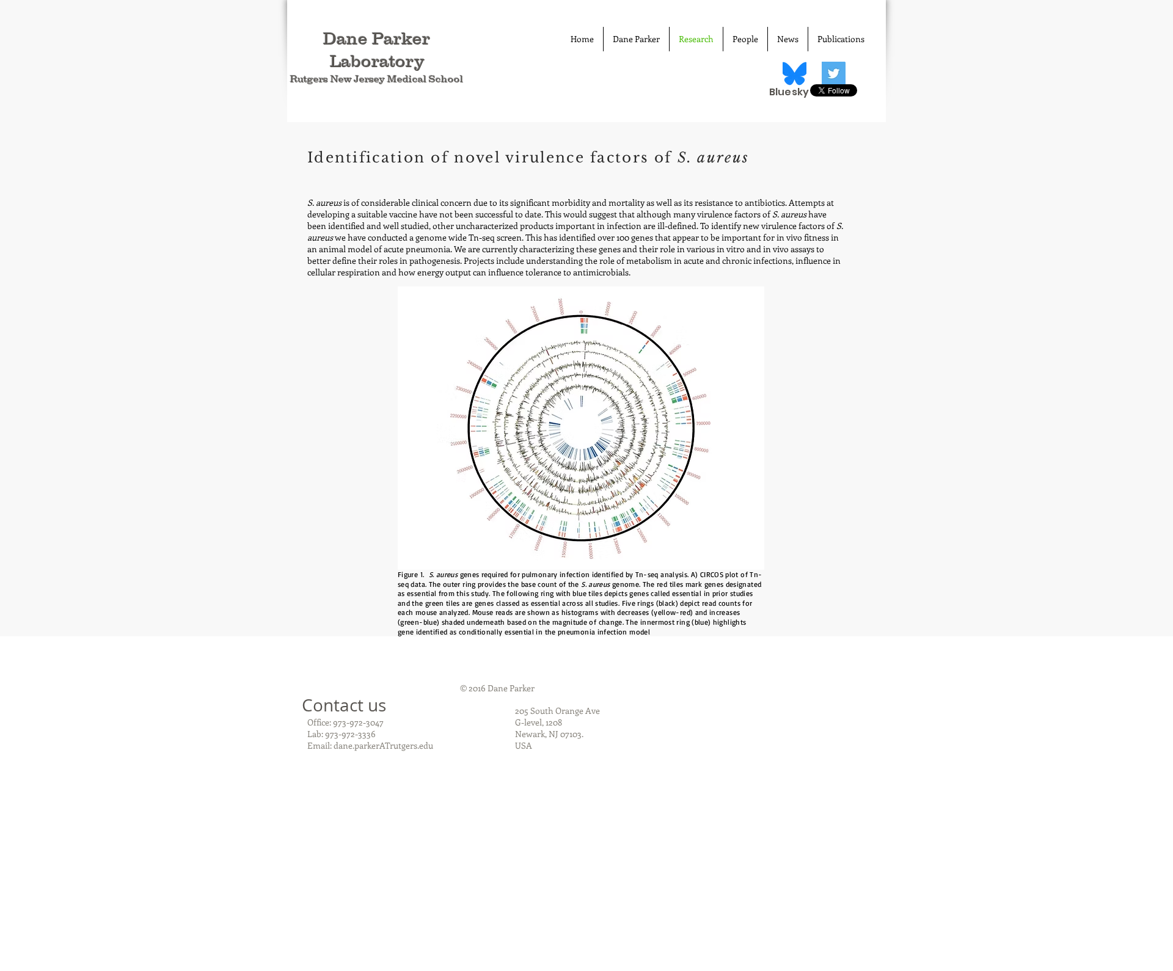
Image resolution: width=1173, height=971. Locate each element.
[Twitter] (834, 73)
